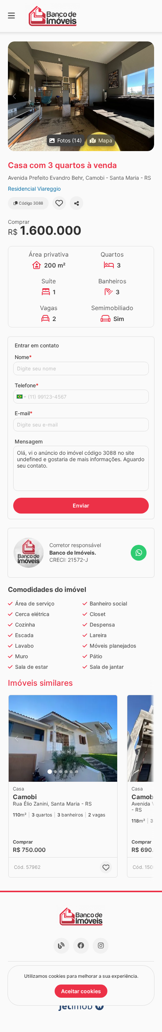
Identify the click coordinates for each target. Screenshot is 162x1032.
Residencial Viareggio (34, 188)
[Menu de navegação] (11, 16)
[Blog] (61, 946)
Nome (23, 357)
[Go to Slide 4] (65, 771)
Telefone (26, 385)
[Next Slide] (148, 96)
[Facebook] (81, 946)
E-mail (23, 413)
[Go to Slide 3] (60, 771)
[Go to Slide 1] (49, 771)
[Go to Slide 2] (55, 771)
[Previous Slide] (14, 96)
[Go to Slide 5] (71, 771)
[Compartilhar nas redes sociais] (76, 203)
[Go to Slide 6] (76, 771)
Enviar (81, 505)
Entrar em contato (37, 345)
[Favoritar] (59, 203)
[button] (81, 96)
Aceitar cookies (81, 991)
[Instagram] (101, 946)
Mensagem (29, 441)
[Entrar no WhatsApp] (139, 553)
